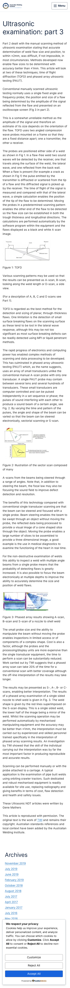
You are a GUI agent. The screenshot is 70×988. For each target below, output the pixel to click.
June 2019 (12, 874)
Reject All (34, 965)
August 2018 (13, 891)
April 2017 (11, 902)
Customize (34, 957)
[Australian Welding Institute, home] (15, 6)
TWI (39, 820)
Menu (61, 5)
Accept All (34, 973)
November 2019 (15, 863)
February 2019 (14, 880)
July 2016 (11, 913)
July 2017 (11, 896)
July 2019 (11, 868)
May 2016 (11, 918)
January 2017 (13, 907)
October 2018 (14, 885)
